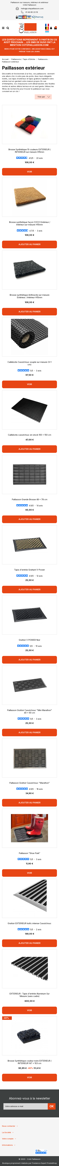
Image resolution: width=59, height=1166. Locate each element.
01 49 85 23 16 (32, 12)
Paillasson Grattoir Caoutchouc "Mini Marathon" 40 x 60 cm (29, 711)
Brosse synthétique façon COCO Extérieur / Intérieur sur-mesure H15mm (29, 223)
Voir (29, 171)
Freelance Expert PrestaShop (44, 1163)
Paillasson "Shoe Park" (29, 853)
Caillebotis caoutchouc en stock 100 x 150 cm (29, 434)
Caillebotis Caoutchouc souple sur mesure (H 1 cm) (29, 363)
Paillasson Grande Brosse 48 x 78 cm (29, 499)
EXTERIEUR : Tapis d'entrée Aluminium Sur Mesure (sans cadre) (29, 994)
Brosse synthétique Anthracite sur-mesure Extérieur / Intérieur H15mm (29, 296)
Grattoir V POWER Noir (29, 640)
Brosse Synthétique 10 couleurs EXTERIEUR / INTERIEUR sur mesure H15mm (29, 150)
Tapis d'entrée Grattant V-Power (29, 569)
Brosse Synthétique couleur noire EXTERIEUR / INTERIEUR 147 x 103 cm (30, 1062)
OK (52, 1106)
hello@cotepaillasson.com (32, 8)
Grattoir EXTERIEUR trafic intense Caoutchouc (29, 923)
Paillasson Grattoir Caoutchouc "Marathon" (29, 783)
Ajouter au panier (29, 244)
